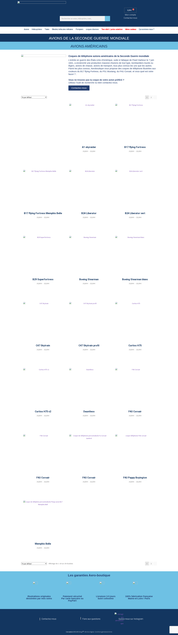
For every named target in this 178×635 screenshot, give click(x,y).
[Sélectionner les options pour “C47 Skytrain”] (43, 354)
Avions (26, 29)
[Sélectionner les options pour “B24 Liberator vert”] (135, 222)
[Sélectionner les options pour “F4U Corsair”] (135, 420)
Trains (47, 29)
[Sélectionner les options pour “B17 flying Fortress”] (135, 156)
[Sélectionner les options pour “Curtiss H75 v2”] (43, 420)
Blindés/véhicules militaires (62, 29)
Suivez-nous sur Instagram (131, 619)
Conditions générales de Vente (103, 632)
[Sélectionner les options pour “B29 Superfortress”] (43, 288)
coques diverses (92, 29)
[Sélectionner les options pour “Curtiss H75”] (135, 354)
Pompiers (79, 29)
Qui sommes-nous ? (146, 29)
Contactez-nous (130, 18)
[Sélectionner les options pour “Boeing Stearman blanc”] (135, 288)
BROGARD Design (78, 632)
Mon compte (130, 15)
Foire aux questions (91, 619)
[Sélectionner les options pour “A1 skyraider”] (89, 156)
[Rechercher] (107, 18)
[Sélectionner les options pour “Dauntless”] (89, 420)
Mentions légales (89, 632)
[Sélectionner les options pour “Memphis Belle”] (43, 552)
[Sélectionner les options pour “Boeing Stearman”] (89, 288)
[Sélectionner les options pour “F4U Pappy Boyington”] (135, 486)
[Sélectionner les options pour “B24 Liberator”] (89, 222)
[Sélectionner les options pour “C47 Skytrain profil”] (89, 354)
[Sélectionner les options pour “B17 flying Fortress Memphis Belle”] (43, 222)
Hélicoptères (37, 29)
